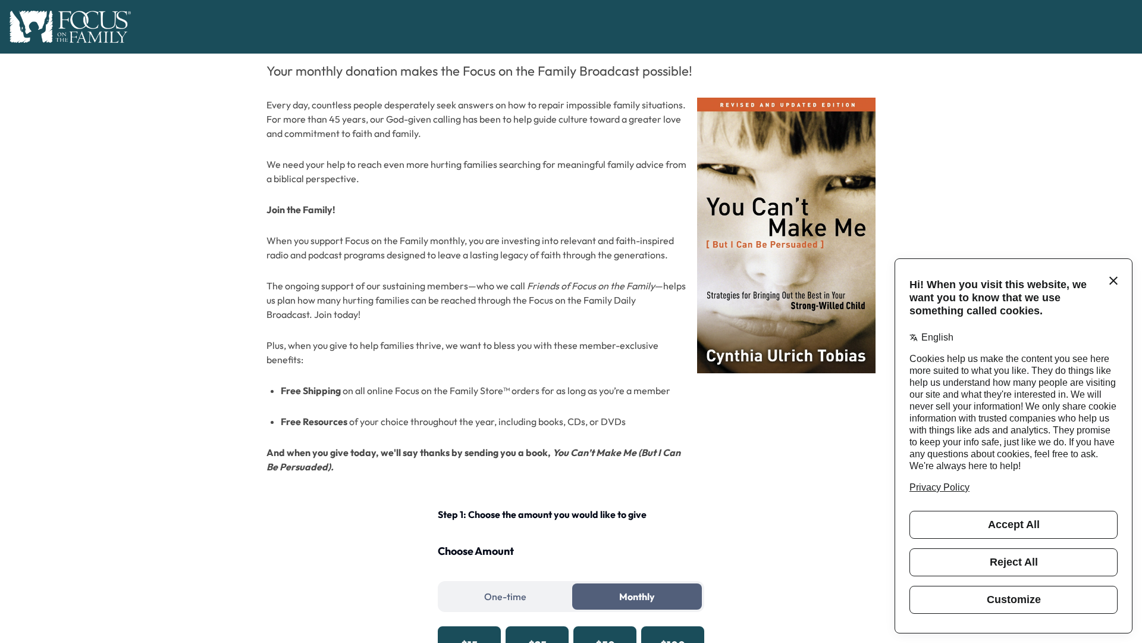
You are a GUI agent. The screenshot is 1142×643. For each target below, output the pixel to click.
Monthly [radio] (637, 597)
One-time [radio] (505, 597)
